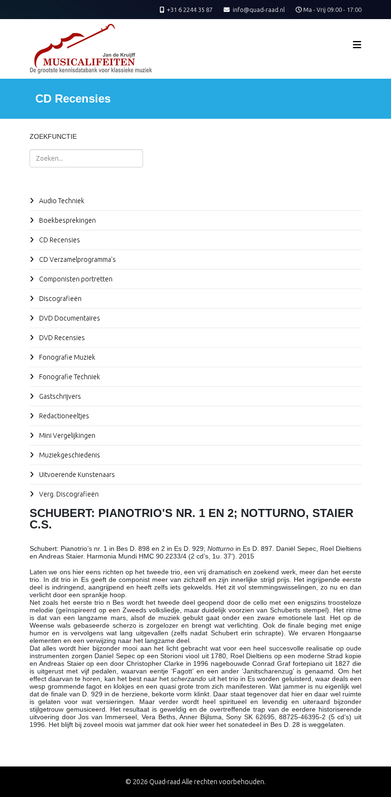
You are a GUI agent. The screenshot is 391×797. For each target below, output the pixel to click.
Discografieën (60, 298)
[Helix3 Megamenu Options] (357, 44)
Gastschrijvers (59, 396)
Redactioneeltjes (63, 416)
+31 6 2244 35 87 (190, 9)
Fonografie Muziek (66, 357)
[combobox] (86, 158)
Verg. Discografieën (68, 494)
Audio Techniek (61, 201)
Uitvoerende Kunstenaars (76, 474)
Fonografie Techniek (69, 377)
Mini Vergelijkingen (66, 435)
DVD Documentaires (69, 318)
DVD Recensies (61, 338)
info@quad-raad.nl (259, 9)
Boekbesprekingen (67, 220)
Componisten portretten (75, 279)
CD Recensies (59, 240)
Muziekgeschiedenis (69, 455)
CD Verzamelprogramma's (77, 259)
